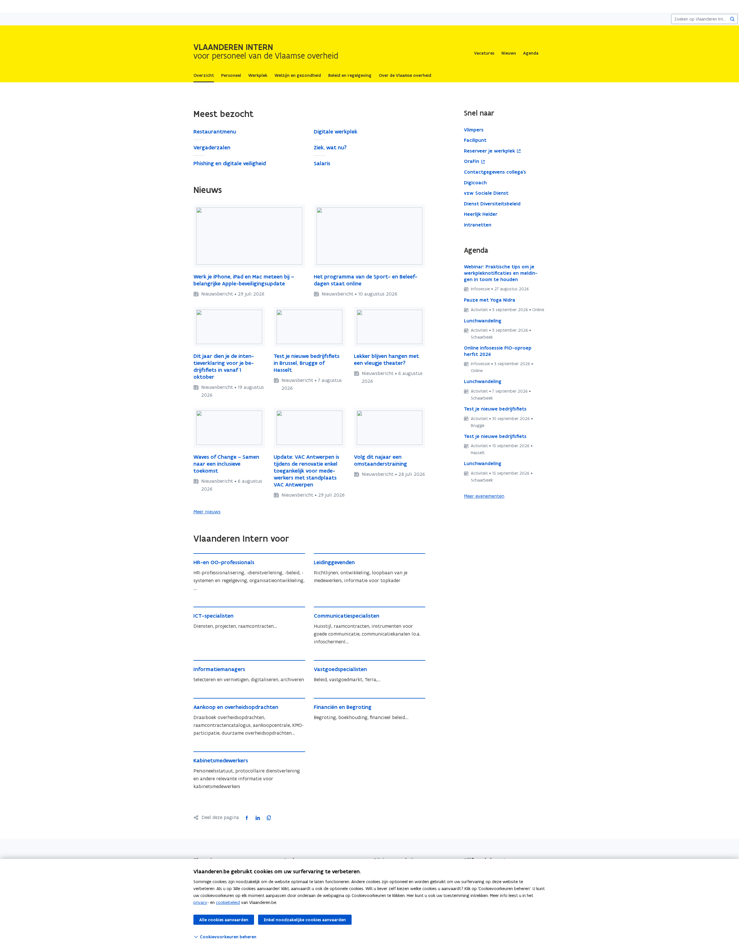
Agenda (530, 53)
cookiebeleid (228, 902)
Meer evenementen (484, 496)
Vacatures (484, 53)
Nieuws (508, 53)
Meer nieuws (207, 511)
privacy (200, 902)
